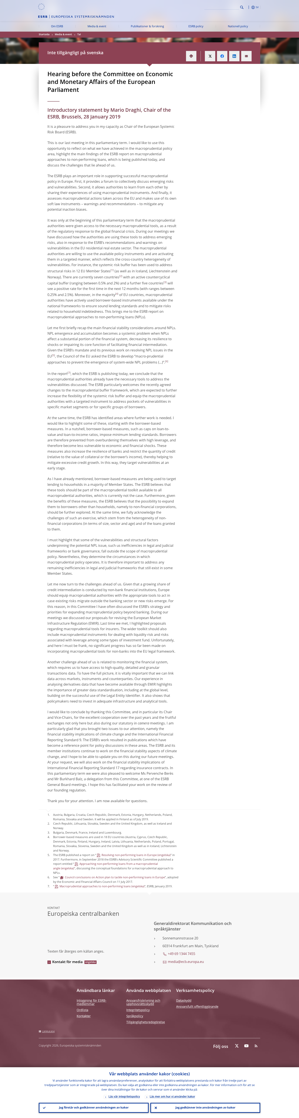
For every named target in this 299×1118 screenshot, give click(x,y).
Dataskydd (183, 1000)
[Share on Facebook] (222, 56)
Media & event (97, 26)
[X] (237, 1046)
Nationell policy (238, 26)
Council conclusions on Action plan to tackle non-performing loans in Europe (115, 877)
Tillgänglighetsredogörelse (145, 1022)
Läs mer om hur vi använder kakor (172, 1096)
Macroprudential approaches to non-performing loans (95, 886)
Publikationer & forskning (147, 26)
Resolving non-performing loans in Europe (129, 855)
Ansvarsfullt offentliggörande (197, 1006)
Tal (79, 34)
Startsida (44, 34)
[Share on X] (210, 56)
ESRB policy (195, 26)
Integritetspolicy (138, 1010)
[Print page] (191, 56)
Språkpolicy (134, 1016)
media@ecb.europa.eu (186, 962)
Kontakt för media (67, 962)
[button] (248, 7)
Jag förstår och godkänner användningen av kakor (94, 1107)
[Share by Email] (246, 56)
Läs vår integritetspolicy (124, 1096)
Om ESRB (57, 26)
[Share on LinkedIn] (234, 56)
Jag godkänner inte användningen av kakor (205, 1107)
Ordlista (82, 1010)
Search (242, 7)
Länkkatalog (48, 1031)
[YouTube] (246, 1046)
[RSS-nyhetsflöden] (256, 1046)
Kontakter (84, 1016)
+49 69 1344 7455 (181, 954)
